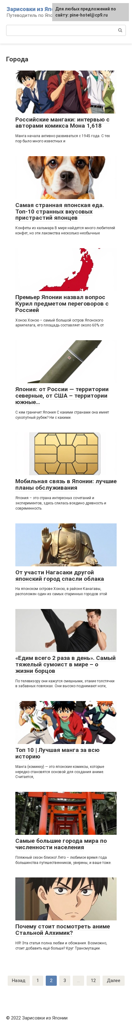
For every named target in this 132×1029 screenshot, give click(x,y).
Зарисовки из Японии (35, 9)
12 (93, 980)
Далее (113, 980)
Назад (18, 980)
